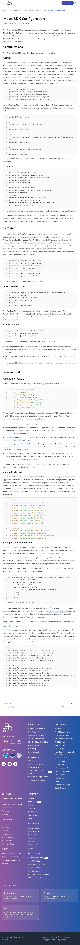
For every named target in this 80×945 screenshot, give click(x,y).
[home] (4, 10)
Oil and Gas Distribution (64, 771)
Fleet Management (62, 732)
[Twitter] (15, 764)
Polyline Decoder (34, 871)
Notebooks (6, 827)
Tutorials (5, 830)
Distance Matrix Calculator (38, 864)
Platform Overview (35, 764)
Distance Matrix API (36, 735)
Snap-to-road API (35, 752)
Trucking (58, 729)
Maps (26, 10)
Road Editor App (34, 767)
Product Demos (34, 828)
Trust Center (33, 815)
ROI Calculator (33, 831)
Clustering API (33, 749)
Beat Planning (60, 788)
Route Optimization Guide (11, 853)
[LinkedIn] (4, 764)
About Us (32, 808)
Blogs (30, 848)
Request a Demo (67, 3)
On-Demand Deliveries (64, 739)
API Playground (8, 837)
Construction (60, 761)
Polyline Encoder (34, 868)
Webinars (32, 838)
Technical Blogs (8, 844)
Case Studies (33, 835)
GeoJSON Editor (34, 861)
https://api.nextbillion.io (20, 440)
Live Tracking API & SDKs (38, 742)
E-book (31, 841)
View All (5, 814)
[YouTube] (10, 764)
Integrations (6, 834)
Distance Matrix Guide (10, 857)
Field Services (60, 742)
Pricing (31, 798)
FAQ (30, 818)
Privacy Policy (44, 937)
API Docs (5, 824)
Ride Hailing (59, 749)
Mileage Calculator (35, 878)
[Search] (76, 3)
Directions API (33, 732)
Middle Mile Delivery (63, 758)
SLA (68, 937)
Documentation (15, 10)
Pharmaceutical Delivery (64, 768)
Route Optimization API (37, 729)
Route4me (6, 811)
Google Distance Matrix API (12, 804)
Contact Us (32, 812)
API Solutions (7, 841)
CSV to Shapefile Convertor (38, 874)
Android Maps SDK (39, 10)
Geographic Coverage (36, 780)
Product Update (34, 845)
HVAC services (60, 774)
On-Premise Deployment (38, 777)
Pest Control (59, 778)
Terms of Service (58, 937)
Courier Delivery (61, 764)
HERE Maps (6, 807)
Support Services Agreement (55, 940)
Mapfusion (32, 761)
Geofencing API (34, 745)
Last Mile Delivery (62, 735)
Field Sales (59, 781)
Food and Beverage (62, 785)
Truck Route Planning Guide (12, 860)
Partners (31, 805)
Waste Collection (61, 745)
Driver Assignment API (37, 739)
